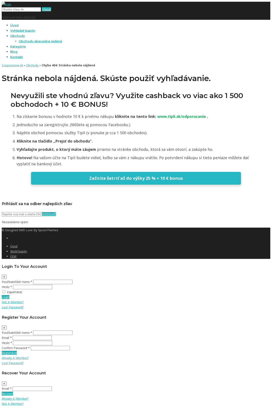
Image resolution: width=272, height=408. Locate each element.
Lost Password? (13, 307)
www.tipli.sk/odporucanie (182, 116)
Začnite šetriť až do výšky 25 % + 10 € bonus (136, 178)
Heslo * (7, 287)
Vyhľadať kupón (22, 31)
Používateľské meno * (17, 282)
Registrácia (9, 353)
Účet (13, 256)
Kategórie (18, 47)
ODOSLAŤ (49, 214)
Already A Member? (15, 358)
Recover (7, 394)
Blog (13, 52)
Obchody (17, 36)
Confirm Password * (16, 348)
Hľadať (46, 9)
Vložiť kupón (18, 251)
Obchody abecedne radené (40, 41)
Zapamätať (14, 292)
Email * (7, 338)
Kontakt (16, 57)
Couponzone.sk (12, 65)
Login (5, 297)
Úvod (14, 25)
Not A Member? (13, 302)
